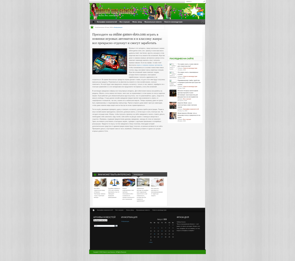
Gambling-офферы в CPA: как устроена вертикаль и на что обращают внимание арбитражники (114, 193)
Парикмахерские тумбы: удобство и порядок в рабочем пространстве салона (189, 82)
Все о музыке (125, 22)
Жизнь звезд (137, 22)
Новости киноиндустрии (173, 22)
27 (162, 237)
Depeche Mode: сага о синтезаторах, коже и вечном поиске (187, 105)
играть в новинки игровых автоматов (149, 65)
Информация (118, 27)
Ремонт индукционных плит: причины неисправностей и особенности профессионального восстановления (128, 194)
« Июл (150, 242)
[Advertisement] (128, 150)
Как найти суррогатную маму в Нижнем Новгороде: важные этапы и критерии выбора (99, 193)
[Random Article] (202, 22)
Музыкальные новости (153, 22)
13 (162, 231)
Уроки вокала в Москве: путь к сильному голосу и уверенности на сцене (189, 115)
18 (154, 234)
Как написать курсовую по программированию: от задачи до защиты (157, 192)
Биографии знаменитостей (107, 22)
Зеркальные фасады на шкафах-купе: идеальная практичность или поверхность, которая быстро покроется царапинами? (143, 195)
